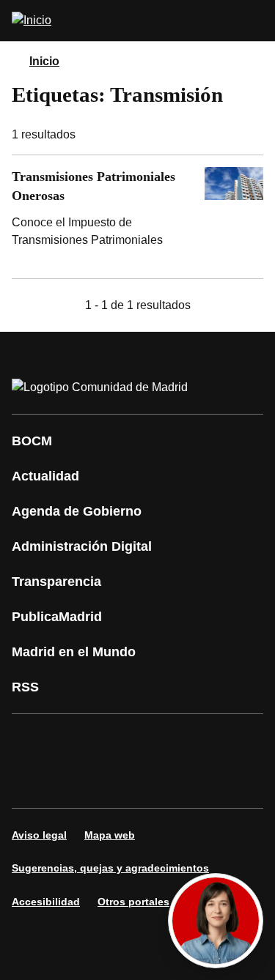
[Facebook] (32, 740)
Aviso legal (39, 835)
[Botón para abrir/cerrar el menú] (254, 20)
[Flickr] (120, 781)
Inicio (44, 61)
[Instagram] (76, 740)
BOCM (32, 441)
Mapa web (109, 835)
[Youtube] (164, 740)
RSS (25, 687)
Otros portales (133, 901)
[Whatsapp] (32, 781)
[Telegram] (164, 781)
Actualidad (45, 476)
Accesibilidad (46, 901)
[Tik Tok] (76, 781)
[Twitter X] (120, 740)
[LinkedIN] (208, 740)
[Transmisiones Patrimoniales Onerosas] (137, 216)
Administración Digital (82, 546)
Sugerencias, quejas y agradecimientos (110, 868)
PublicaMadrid (57, 616)
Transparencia (56, 581)
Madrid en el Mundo (74, 652)
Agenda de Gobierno (77, 511)
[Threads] (208, 781)
